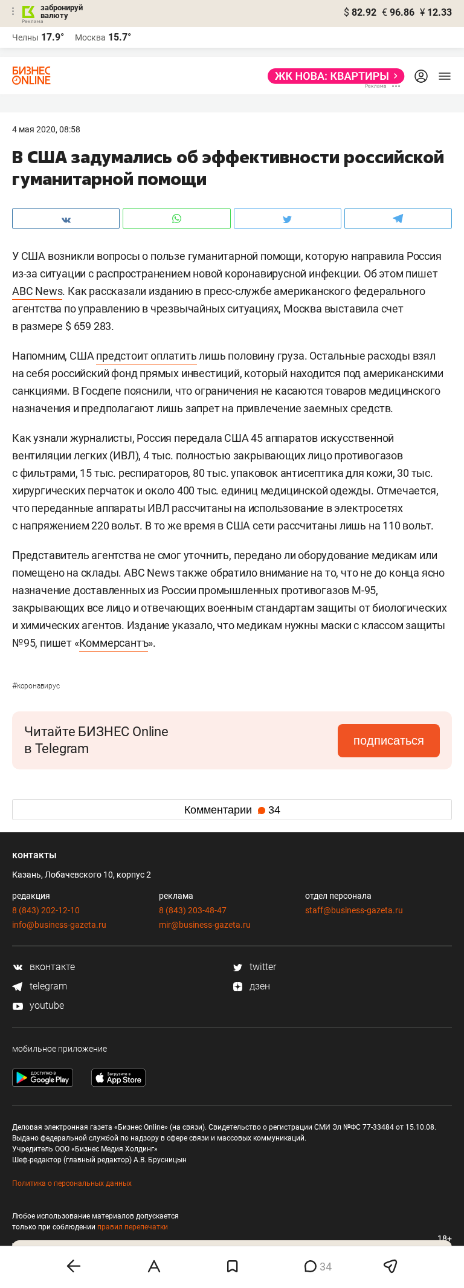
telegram (47, 986)
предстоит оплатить (146, 355)
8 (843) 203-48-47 (193, 910)
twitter (261, 966)
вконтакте (51, 966)
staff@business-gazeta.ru (354, 910)
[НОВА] (332, 76)
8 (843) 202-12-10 (46, 910)
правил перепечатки (132, 1227)
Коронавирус (36, 686)
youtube (45, 1005)
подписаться (388, 740)
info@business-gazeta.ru (59, 925)
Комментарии (232, 810)
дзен (258, 986)
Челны (25, 37)
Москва (90, 37)
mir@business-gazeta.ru (205, 925)
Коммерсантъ (114, 642)
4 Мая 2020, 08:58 (46, 129)
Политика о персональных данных (72, 1183)
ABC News (37, 291)
